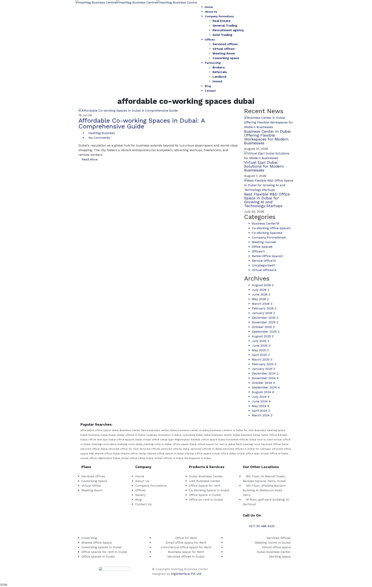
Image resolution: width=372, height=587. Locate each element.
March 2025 (262, 359)
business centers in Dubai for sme (232, 430)
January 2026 (263, 313)
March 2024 (262, 415)
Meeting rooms (264, 242)
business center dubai (163, 430)
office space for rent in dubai (216, 444)
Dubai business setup (246, 435)
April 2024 (261, 410)
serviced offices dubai (175, 449)
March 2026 (262, 304)
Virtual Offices (264, 270)
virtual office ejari (248, 453)
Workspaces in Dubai (197, 458)
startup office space (198, 453)
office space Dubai (185, 444)
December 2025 (265, 317)
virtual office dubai (224, 453)
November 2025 (265, 322)
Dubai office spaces (121, 439)
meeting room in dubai (157, 444)
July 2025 (260, 341)
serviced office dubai (94, 449)
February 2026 (264, 308)
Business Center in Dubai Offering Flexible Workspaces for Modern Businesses (267, 137)
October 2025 (263, 327)
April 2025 (261, 355)
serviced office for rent (123, 449)
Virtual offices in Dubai (168, 458)
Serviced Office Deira (274, 444)
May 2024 (260, 406)
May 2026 (260, 299)
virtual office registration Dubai (100, 458)
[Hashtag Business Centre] (96, 2)
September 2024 (266, 387)
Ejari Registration (179, 439)
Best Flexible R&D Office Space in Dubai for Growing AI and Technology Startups (267, 200)
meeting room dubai (129, 444)
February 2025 (264, 364)
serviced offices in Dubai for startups (247, 449)
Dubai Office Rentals (274, 435)
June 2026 (261, 294)
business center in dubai (193, 430)
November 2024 (265, 378)
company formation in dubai (163, 435)
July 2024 (261, 397)
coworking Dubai (192, 435)
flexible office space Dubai (208, 439)
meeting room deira (103, 444)
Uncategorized (263, 265)
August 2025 (263, 336)
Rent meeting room (248, 444)
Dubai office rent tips (94, 439)
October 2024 (263, 383)
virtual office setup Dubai (137, 458)
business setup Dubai (102, 435)
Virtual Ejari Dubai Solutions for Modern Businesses (264, 166)
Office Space (262, 247)
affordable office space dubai (99, 430)
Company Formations (269, 237)
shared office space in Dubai (165, 453)
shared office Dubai (107, 453)
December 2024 (265, 373)
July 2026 (260, 290)
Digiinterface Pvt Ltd (186, 574)
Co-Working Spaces (267, 233)
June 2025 (261, 345)
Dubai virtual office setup (151, 439)
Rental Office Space (267, 256)
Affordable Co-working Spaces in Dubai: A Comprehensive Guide (141, 123)
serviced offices (150, 449)
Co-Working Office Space (271, 228)
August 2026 (263, 285)
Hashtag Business (102, 133)
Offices (258, 251)
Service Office (264, 261)
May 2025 (260, 350)
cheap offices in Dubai (131, 435)
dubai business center (218, 435)
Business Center (265, 223)
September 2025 (265, 331)
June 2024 (261, 401)
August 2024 (263, 392)
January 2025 (263, 369)
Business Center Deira (134, 430)
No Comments (99, 137)
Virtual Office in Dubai (274, 453)
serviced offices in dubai (206, 449)
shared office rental (133, 453)
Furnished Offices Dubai (241, 439)
